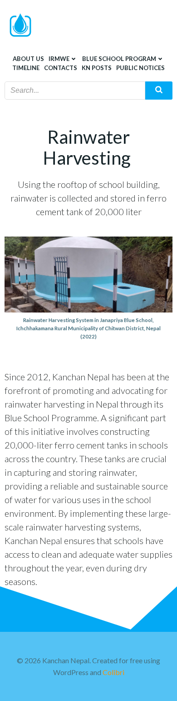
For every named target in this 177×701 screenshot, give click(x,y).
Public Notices (140, 67)
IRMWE (59, 58)
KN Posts (97, 67)
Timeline (25, 67)
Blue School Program (119, 58)
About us (28, 58)
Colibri (113, 672)
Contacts (60, 67)
